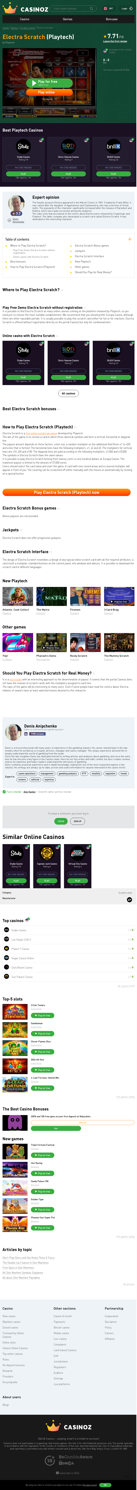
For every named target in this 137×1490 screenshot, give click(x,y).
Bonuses (112, 19)
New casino (9, 1316)
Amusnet (35, 1148)
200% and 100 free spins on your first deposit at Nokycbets (61, 1116)
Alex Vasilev (30, 792)
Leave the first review (115, 41)
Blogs (6, 1404)
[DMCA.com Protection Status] (66, 1464)
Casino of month (63, 1316)
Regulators (60, 1367)
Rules (6, 1359)
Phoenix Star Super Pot (43, 1217)
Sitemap (58, 1378)
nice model (16, 679)
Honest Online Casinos (15, 1348)
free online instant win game (41, 433)
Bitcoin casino (61, 1327)
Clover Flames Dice (41, 1041)
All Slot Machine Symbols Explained (23, 1272)
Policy (108, 1327)
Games (67, 19)
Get (56, 1128)
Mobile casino (61, 1333)
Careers (109, 1333)
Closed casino (10, 1327)
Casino (24, 19)
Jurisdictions (61, 1361)
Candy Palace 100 (39, 1181)
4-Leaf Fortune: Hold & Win (45, 1078)
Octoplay (35, 1081)
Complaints (60, 1344)
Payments (59, 1321)
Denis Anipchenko (18, 220)
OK (105, 1485)
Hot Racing (36, 1163)
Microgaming (43, 659)
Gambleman (37, 1023)
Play (23, 174)
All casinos (68, 393)
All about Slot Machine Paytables (21, 1277)
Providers (8, 1376)
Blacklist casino (11, 1321)
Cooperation (111, 1316)
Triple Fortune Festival (42, 1145)
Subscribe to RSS (69, 1473)
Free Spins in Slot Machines (18, 1267)
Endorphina (36, 1008)
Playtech (7, 613)
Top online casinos (13, 1353)
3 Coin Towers (38, 1005)
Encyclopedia (10, 1382)
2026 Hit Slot (37, 1059)
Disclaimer (111, 1321)
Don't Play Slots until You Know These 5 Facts (29, 1257)
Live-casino (60, 1338)
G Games (7, 659)
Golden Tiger (37, 1199)
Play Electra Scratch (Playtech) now (66, 492)
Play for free (120, 601)
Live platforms (62, 1384)
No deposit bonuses (14, 1365)
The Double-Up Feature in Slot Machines (26, 1262)
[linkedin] (26, 734)
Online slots (9, 1342)
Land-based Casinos (65, 1350)
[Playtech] (129, 899)
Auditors (58, 1372)
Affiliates (110, 1338)
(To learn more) (90, 1485)
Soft (56, 1355)
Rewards (8, 1370)
